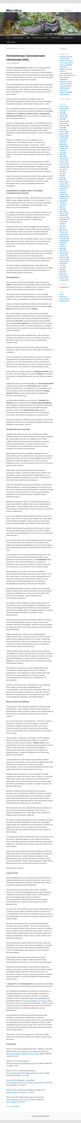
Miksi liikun (14, 10)
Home (8, 38)
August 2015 (63, 201)
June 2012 (63, 267)
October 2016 (64, 184)
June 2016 (63, 192)
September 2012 (64, 261)
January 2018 (64, 161)
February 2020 (64, 132)
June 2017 (63, 173)
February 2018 (64, 159)
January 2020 (64, 134)
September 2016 (64, 186)
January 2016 (64, 194)
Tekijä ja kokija (11, 42)
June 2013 (63, 246)
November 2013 (64, 238)
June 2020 (63, 127)
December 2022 (64, 109)
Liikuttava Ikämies (55, 38)
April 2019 (63, 142)
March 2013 (63, 251)
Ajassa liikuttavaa (18, 38)
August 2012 (63, 263)
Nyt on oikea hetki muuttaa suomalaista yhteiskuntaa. (67, 77)
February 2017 (64, 182)
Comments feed (64, 299)
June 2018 (63, 153)
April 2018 (63, 155)
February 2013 (64, 253)
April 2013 (63, 249)
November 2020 (64, 121)
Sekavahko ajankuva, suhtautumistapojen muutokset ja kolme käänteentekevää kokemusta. (66, 86)
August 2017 (63, 169)
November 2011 (64, 280)
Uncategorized (15, 1106)
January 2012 (64, 278)
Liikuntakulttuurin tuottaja (40, 38)
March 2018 (63, 157)
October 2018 (64, 148)
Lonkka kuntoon (68, 38)
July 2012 (62, 265)
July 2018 (62, 150)
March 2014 (63, 230)
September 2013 (64, 240)
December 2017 (64, 163)
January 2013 (64, 255)
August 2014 (63, 221)
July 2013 (62, 244)
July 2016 (62, 190)
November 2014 (64, 217)
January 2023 (64, 107)
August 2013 (63, 242)
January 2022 (64, 115)
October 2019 (64, 138)
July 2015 (62, 203)
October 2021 (64, 117)
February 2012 (64, 276)
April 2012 (63, 272)
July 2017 (62, 171)
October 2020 (64, 123)
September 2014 (64, 219)
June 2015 (63, 205)
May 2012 (62, 270)
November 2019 (64, 136)
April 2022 (63, 113)
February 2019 (64, 146)
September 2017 (64, 167)
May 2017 (62, 175)
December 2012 (64, 257)
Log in (62, 294)
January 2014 (64, 234)
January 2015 (64, 215)
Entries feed (63, 297)
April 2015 (63, 209)
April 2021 (63, 119)
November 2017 (64, 165)
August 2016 (63, 188)
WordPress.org (64, 301)
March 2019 (63, 144)
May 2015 (62, 207)
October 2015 (64, 198)
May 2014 (62, 228)
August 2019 (63, 140)
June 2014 (63, 226)
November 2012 (64, 259)
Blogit (28, 38)
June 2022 (63, 111)
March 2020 (63, 129)
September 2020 (64, 125)
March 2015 (63, 211)
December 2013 (64, 236)
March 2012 (63, 274)
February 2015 (64, 213)
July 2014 (62, 224)
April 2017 (63, 178)
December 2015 (64, 196)
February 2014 (64, 232)
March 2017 (63, 180)
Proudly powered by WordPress (40, 1116)
